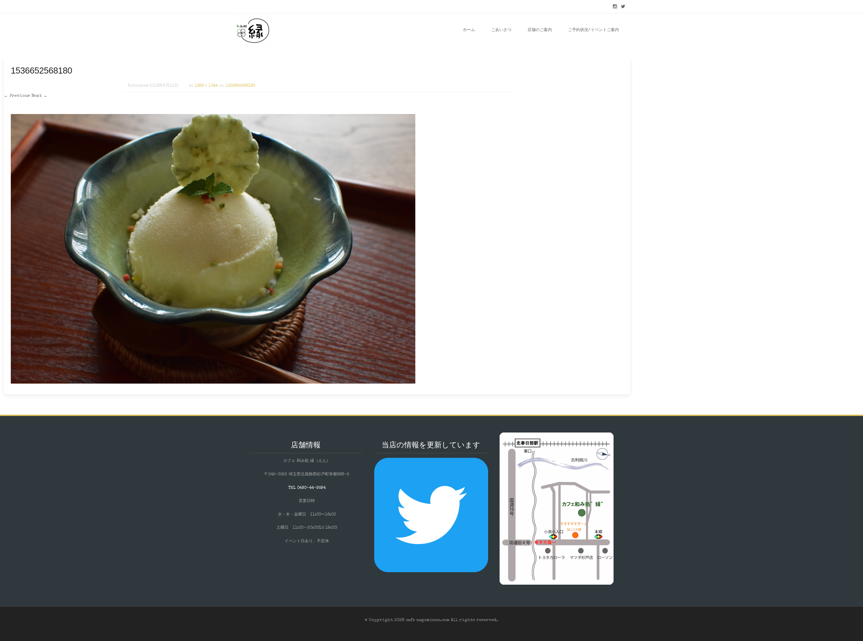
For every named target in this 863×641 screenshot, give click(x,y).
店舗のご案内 (540, 30)
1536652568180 (240, 86)
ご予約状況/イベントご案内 (593, 30)
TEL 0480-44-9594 (307, 488)
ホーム (469, 30)
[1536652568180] (213, 382)
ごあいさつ (501, 30)
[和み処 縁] (253, 30)
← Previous (17, 96)
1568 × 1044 (206, 86)
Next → (39, 96)
